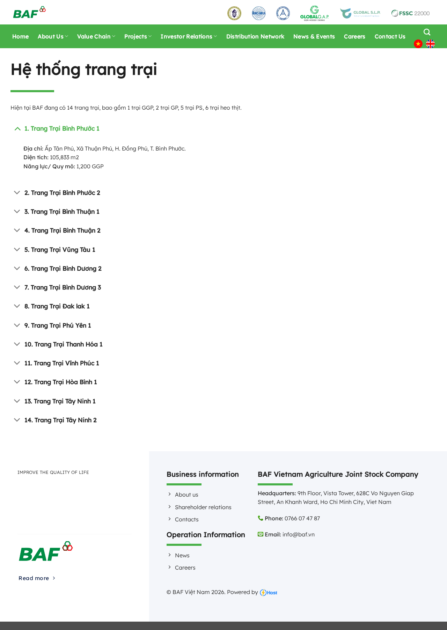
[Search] (425, 31)
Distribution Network (255, 36)
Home (20, 36)
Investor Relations (186, 36)
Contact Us (390, 36)
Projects (135, 36)
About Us (51, 36)
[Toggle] (17, 127)
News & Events (314, 36)
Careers (354, 36)
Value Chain (94, 36)
